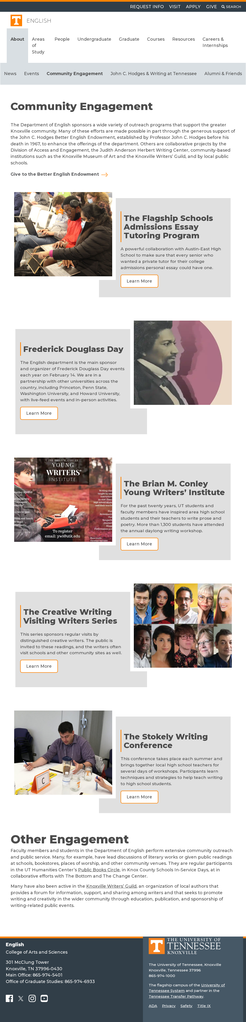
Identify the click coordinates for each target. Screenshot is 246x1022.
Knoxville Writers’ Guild (111, 886)
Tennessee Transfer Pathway (176, 996)
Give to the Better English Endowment (55, 174)
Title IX (204, 1005)
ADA (153, 1005)
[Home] (185, 949)
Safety (186, 1005)
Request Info (147, 6)
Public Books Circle (99, 869)
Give (211, 6)
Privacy (169, 1005)
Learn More (139, 281)
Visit (175, 6)
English (38, 21)
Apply (193, 6)
